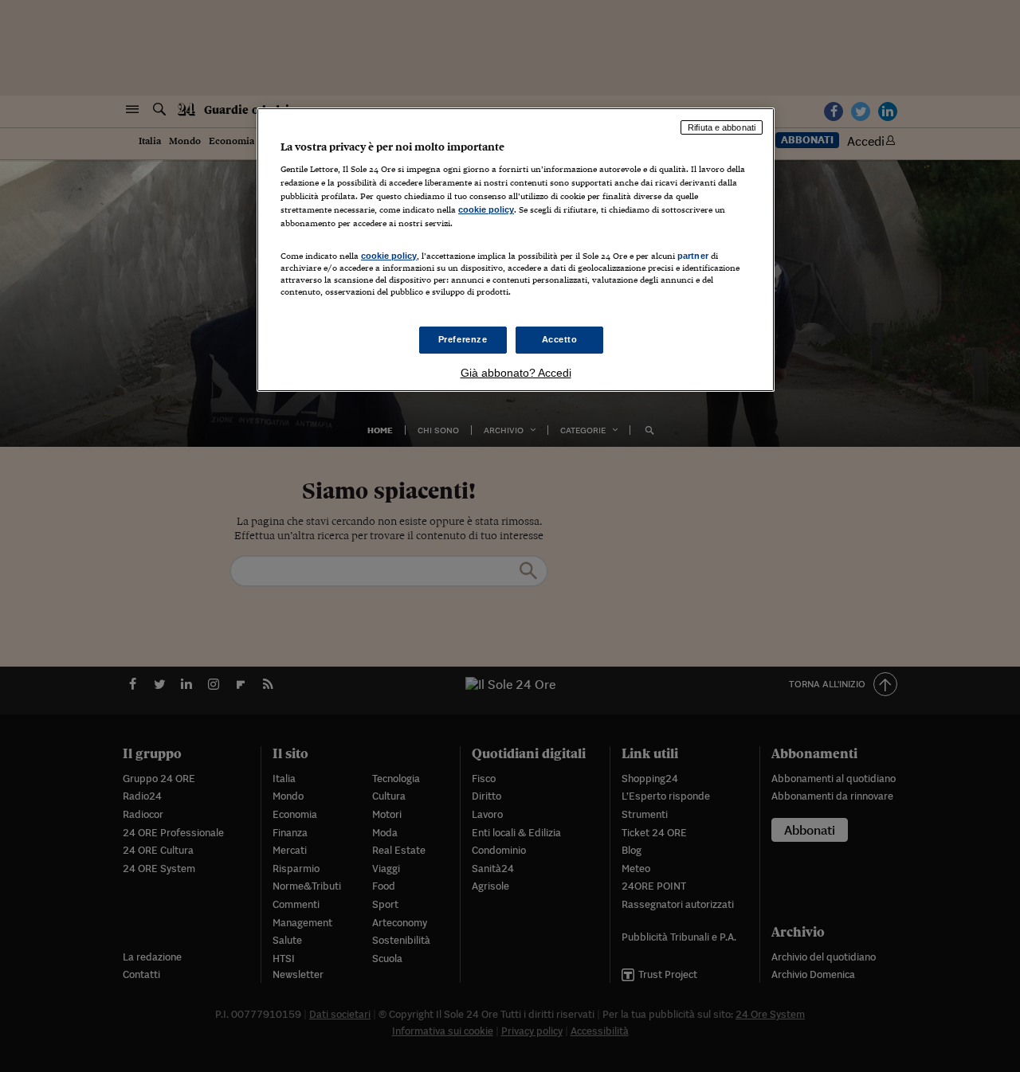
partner (692, 255)
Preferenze (463, 339)
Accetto (560, 339)
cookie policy (486, 209)
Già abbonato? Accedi (516, 372)
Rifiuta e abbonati (721, 127)
